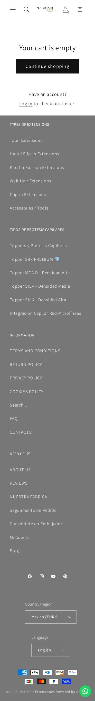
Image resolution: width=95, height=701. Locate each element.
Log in (26, 103)
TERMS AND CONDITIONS (35, 351)
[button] (12, 9)
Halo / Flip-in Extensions (34, 154)
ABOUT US (20, 469)
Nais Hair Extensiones (37, 691)
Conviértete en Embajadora (37, 523)
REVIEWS (19, 483)
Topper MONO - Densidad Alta (40, 272)
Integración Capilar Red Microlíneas (45, 313)
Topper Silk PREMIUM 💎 (35, 259)
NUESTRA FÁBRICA (28, 497)
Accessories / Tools (29, 208)
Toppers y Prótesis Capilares (38, 245)
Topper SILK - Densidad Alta (38, 300)
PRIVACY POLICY (26, 378)
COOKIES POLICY (27, 391)
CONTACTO (21, 432)
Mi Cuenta (20, 537)
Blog (14, 551)
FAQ (14, 418)
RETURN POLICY (26, 364)
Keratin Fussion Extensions (37, 167)
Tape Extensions (26, 140)
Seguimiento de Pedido (33, 510)
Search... (18, 405)
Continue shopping (47, 66)
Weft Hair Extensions (30, 181)
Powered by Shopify (72, 691)
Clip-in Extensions (28, 194)
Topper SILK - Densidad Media (40, 286)
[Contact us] (85, 691)
